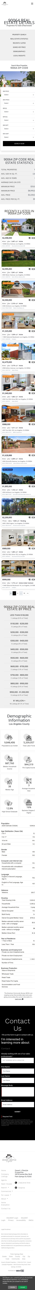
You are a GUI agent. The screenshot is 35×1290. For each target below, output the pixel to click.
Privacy (11, 1220)
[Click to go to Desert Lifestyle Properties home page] (4, 4)
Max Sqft (6, 133)
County (17, 1256)
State (11, 1256)
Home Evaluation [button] (5, 1204)
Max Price (6, 99)
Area (23, 1259)
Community (16, 1259)
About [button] (4, 1199)
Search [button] (4, 1188)
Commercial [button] (6, 1191)
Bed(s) (5, 108)
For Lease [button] (5, 1195)
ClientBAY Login (12, 1218)
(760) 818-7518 (24, 1183)
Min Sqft (5, 125)
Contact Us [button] (5, 1208)
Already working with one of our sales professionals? (15, 1055)
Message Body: (7, 1085)
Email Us (21, 1188)
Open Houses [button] (6, 1184)
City (24, 1256)
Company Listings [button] (5, 1175)
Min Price (6, 91)
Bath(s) (5, 116)
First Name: (5, 1067)
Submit (18, 1112)
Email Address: (7, 1100)
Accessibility (21, 1220)
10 (24, 593)
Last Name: (5, 1076)
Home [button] (3, 1170)
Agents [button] (4, 1180)
